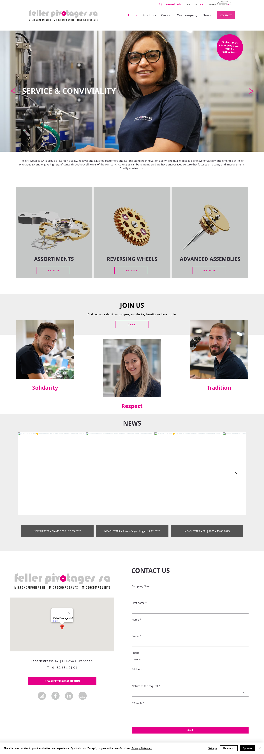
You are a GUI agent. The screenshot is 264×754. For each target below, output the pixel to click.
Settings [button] (212, 748)
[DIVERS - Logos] (42, 695)
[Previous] (12, 91)
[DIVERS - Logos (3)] (69, 695)
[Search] (161, 4)
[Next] (251, 91)
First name (139, 603)
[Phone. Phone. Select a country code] (137, 659)
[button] (62, 681)
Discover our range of (202, 226)
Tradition (219, 387)
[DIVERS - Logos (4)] (82, 695)
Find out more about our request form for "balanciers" (230, 47)
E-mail (137, 636)
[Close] (260, 748)
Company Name (141, 586)
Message (138, 702)
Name (136, 619)
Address (137, 669)
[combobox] (190, 693)
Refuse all (229, 748)
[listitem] (54, 232)
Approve (247, 748)
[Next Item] (235, 473)
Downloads (173, 4)
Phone (135, 652)
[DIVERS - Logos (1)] (55, 695)
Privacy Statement (141, 748)
